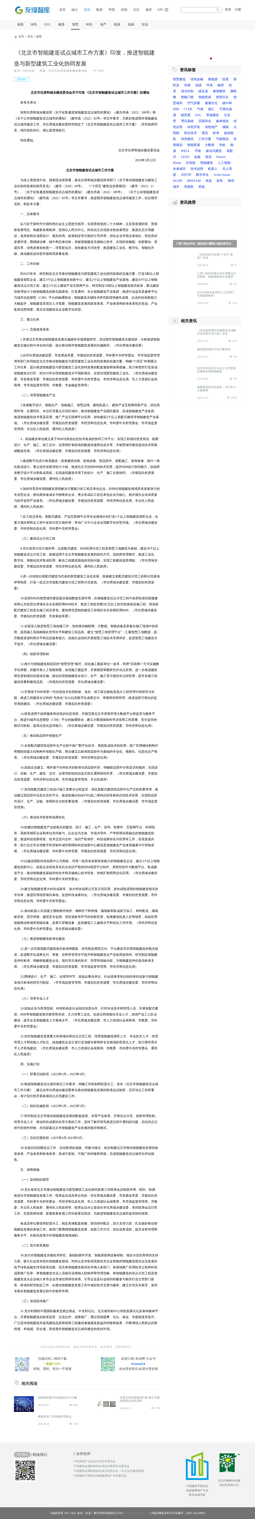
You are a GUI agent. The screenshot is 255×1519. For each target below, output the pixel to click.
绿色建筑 (187, 139)
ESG (47, 24)
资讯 (87, 9)
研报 (124, 9)
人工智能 (224, 162)
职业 (145, 24)
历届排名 (204, 121)
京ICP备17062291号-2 (137, 1513)
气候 (200, 109)
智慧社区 (222, 97)
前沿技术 (190, 133)
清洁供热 (187, 91)
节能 (198, 151)
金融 (197, 156)
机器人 (213, 168)
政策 (208, 156)
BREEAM (194, 180)
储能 (225, 127)
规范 (205, 133)
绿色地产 (211, 127)
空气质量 (193, 103)
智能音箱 (204, 97)
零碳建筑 (212, 115)
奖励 (201, 186)
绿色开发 (193, 127)
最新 (20, 24)
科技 (89, 24)
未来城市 (179, 168)
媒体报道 (222, 121)
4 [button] (211, 59)
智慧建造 (179, 79)
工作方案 (204, 139)
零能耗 (189, 186)
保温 (208, 180)
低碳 (131, 24)
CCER (188, 109)
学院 (112, 9)
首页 (62, 9)
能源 (117, 24)
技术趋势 (196, 168)
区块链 (190, 162)
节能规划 (222, 139)
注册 (238, 9)
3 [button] (207, 59)
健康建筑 (219, 91)
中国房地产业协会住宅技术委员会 (95, 1461)
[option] (205, 46)
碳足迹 (203, 91)
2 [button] (203, 59)
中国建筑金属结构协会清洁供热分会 (96, 1471)
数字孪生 (202, 174)
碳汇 (211, 109)
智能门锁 (187, 97)
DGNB (177, 180)
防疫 (225, 79)
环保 (209, 85)
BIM (176, 109)
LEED (185, 156)
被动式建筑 (214, 151)
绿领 (187, 85)
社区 (136, 9)
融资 (221, 85)
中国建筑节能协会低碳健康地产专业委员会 (100, 1475)
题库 (149, 9)
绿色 (33, 24)
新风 (220, 180)
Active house (222, 174)
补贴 (222, 145)
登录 (228, 9)
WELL (185, 151)
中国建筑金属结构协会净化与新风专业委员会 (101, 1466)
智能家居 (193, 145)
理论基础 (187, 121)
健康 (61, 24)
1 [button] (199, 59)
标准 (216, 133)
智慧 (75, 24)
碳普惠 (185, 115)
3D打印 (186, 174)
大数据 (209, 145)
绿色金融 (196, 79)
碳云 (75, 9)
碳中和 (227, 103)
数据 (99, 9)
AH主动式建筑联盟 (132, 1471)
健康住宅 (211, 103)
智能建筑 (206, 162)
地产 (103, 24)
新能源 (213, 79)
